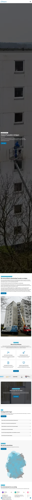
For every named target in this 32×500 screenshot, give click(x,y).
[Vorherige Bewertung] (1, 497)
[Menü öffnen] (30, 2)
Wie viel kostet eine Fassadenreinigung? (7, 435)
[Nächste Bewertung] (30, 497)
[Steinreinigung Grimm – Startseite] (4, 2)
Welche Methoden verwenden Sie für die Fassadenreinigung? (10, 426)
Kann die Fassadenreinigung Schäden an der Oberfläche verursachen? (11, 432)
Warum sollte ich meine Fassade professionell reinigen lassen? (10, 420)
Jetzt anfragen (3, 143)
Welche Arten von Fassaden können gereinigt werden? (9, 423)
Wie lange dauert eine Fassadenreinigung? (7, 429)
